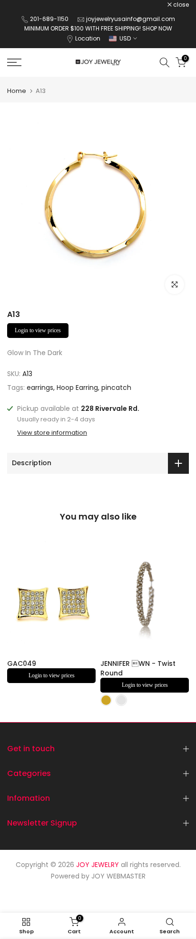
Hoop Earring (77, 387)
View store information (52, 433)
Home (16, 91)
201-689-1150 (50, 19)
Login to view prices (38, 330)
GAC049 (21, 663)
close (180, 5)
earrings (40, 387)
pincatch (116, 387)
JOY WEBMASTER (118, 876)
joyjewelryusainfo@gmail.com (130, 19)
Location (87, 38)
